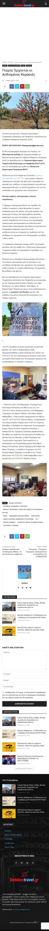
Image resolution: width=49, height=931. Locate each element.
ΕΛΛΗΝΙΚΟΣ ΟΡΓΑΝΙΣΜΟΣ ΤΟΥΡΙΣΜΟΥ (15, 506)
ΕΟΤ (37, 519)
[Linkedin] (26, 587)
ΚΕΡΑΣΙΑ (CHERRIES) (9, 522)
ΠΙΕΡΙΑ (5, 516)
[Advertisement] (24, 33)
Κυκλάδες (9, 839)
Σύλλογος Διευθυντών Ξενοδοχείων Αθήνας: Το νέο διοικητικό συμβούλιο (12, 551)
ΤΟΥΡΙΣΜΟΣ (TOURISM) (10, 525)
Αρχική (4, 62)
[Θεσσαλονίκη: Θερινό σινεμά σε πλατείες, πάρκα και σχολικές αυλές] (9, 631)
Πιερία (23, 65)
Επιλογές (29, 65)
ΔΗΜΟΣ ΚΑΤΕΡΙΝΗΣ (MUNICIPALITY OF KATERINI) (18, 519)
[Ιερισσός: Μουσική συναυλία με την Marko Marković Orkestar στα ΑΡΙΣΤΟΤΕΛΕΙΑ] (9, 760)
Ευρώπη (8, 831)
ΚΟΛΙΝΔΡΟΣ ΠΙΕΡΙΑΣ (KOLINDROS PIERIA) (30, 522)
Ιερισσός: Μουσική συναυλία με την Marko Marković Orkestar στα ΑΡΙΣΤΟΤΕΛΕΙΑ (30, 758)
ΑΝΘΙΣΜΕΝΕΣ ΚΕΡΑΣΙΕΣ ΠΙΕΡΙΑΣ (19, 516)
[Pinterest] (22, 86)
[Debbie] (24, 572)
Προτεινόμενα (7, 610)
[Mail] (30, 587)
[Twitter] (17, 86)
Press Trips (9, 847)
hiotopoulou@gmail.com (21, 909)
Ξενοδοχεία (9, 843)
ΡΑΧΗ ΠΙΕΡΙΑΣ (35, 516)
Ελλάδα (10, 62)
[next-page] (7, 639)
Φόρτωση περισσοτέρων (23, 769)
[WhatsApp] (27, 86)
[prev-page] (3, 639)
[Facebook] (11, 86)
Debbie (25, 583)
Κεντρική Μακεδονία (14, 65)
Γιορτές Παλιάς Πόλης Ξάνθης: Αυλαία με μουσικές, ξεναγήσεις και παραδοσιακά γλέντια (31, 605)
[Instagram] (22, 587)
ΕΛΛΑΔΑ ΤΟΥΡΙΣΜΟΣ (15, 503)
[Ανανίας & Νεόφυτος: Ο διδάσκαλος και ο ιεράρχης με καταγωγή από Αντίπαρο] (9, 618)
